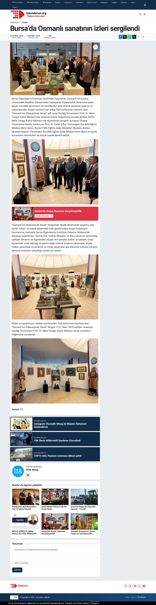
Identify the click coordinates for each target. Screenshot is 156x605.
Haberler (14, 22)
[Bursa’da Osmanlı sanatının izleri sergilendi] (55, 68)
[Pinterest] (135, 586)
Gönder (17, 570)
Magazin (104, 2)
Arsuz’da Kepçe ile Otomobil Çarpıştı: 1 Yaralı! (83, 507)
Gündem (79, 2)
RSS (15, 597)
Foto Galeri (18, 2)
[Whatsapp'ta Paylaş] (129, 37)
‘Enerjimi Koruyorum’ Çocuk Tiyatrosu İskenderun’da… (83, 532)
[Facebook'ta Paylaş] (120, 37)
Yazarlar (48, 2)
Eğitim (57, 2)
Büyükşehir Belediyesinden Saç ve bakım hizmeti (24, 507)
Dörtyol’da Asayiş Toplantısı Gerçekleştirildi (53, 532)
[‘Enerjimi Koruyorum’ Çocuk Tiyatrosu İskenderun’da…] (84, 521)
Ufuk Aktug (32, 469)
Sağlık (114, 2)
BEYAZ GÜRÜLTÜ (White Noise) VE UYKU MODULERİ (24, 532)
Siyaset (124, 2)
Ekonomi (68, 2)
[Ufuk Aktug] (18, 471)
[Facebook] (126, 586)
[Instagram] (139, 586)
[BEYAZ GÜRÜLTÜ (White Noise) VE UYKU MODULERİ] (25, 521)
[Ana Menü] (145, 14)
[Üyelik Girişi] (144, 4)
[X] (130, 586)
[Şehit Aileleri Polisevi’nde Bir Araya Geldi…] (55, 496)
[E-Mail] (28, 475)
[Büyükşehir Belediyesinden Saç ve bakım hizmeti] (25, 496)
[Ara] (140, 14)
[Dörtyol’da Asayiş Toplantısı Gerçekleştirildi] (55, 521)
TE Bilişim (142, 597)
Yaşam (15, 7)
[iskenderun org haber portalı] (29, 14)
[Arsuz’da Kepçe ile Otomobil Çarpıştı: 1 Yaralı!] (84, 496)
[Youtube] (144, 586)
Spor (133, 2)
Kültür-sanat (92, 2)
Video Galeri (34, 2)
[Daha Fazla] (134, 37)
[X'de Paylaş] (125, 37)
